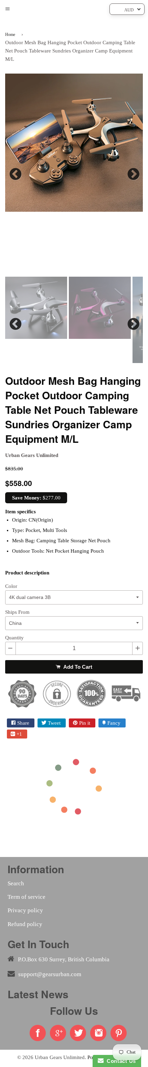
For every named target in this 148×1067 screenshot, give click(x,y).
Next (132, 172)
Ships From (17, 612)
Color (11, 586)
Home (10, 34)
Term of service (26, 897)
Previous (15, 172)
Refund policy (25, 924)
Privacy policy (25, 910)
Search (16, 883)
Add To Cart (77, 667)
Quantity (14, 637)
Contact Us (120, 1061)
